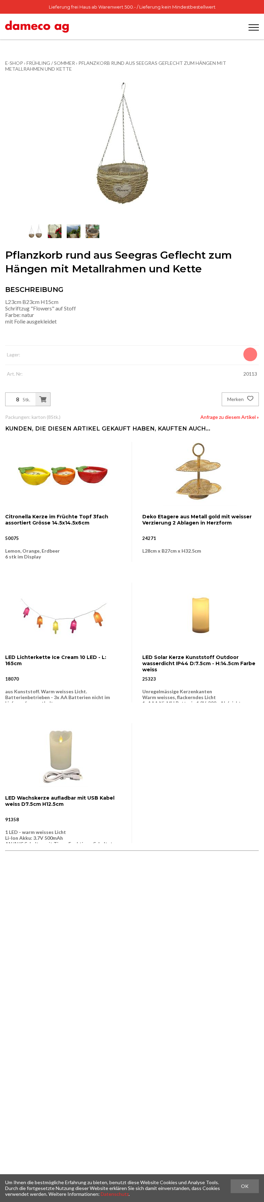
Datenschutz (115, 1194)
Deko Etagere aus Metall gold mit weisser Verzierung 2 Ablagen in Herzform (197, 520)
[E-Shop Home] (37, 27)
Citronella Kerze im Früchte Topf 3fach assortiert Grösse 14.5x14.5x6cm (56, 520)
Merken (236, 399)
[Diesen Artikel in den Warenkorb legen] (42, 399)
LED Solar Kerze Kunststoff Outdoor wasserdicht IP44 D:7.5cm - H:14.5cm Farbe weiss (198, 663)
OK (245, 1186)
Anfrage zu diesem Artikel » (229, 417)
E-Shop (14, 63)
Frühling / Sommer (50, 63)
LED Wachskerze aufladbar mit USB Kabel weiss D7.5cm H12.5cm (59, 801)
